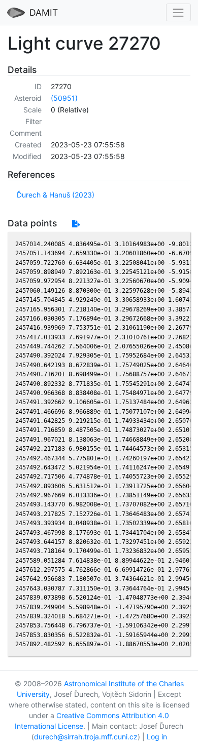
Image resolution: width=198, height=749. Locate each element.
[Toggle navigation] (178, 12)
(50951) (64, 98)
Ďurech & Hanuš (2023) (55, 194)
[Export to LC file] (76, 223)
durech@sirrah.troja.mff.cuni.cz (86, 736)
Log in (157, 736)
